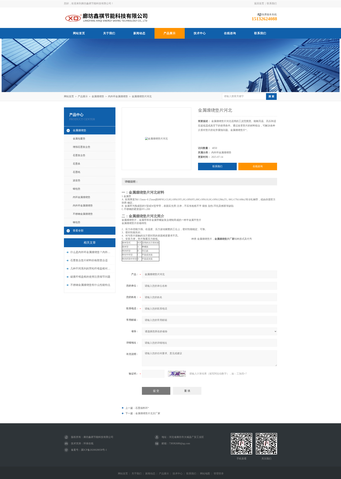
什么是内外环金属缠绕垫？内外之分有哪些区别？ (91, 252)
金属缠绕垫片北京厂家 (147, 413)
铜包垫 (76, 189)
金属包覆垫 (79, 138)
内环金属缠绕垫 (81, 197)
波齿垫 (76, 180)
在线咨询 (230, 33)
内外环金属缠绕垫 (118, 96)
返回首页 (259, 3)
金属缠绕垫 (98, 96)
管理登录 (219, 473)
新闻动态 (139, 33)
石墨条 (76, 163)
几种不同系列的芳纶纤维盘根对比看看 (91, 268)
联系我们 (272, 3)
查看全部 (78, 230)
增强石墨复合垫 (81, 147)
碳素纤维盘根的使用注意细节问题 (90, 276)
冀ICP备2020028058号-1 (94, 450)
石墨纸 (76, 172)
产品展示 (170, 33)
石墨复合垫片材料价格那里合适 (89, 260)
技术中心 (200, 33)
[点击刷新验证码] (177, 374)
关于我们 (109, 33)
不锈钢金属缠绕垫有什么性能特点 (90, 284)
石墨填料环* (142, 408)
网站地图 (205, 473)
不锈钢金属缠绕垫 (83, 214)
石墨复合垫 (79, 155)
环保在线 (88, 443)
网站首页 (79, 33)
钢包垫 (76, 222)
